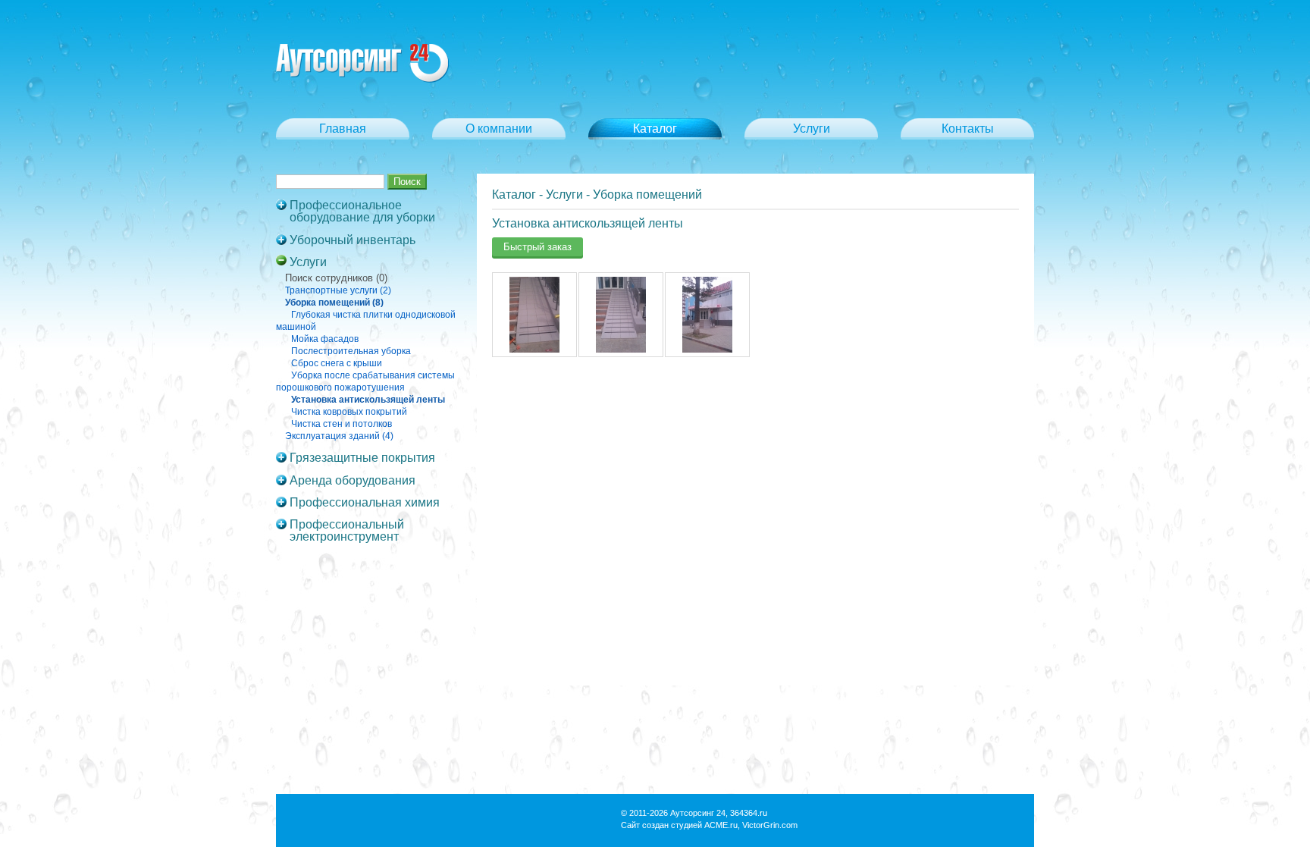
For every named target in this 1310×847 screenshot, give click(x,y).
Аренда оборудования (352, 481)
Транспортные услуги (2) (338, 290)
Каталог (514, 194)
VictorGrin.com (770, 825)
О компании (498, 128)
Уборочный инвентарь (352, 240)
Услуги (811, 128)
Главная (342, 128)
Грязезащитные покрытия (362, 458)
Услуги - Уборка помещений (624, 194)
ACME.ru (721, 825)
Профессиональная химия (365, 503)
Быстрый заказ (537, 247)
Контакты (968, 128)
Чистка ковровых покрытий (349, 411)
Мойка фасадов (325, 339)
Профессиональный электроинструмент (347, 531)
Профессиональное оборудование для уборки (362, 211)
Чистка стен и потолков (341, 424)
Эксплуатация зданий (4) (339, 436)
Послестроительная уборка (351, 351)
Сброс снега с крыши (336, 363)
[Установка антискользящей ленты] (534, 349)
